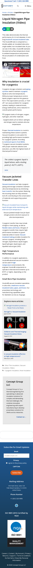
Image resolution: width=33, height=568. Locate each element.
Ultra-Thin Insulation (12, 365)
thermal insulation (14, 130)
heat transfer (7, 191)
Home (4, 12)
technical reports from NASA (14, 142)
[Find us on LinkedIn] (16, 505)
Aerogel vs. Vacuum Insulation (14, 312)
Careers (4, 553)
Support (12, 556)
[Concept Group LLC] (7, 6)
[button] (18, 6)
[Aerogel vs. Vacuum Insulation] (15, 306)
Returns (5, 556)
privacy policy (21, 463)
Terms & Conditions (24, 556)
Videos (12, 368)
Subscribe (16, 473)
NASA (6, 170)
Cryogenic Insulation (12, 371)
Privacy (27, 553)
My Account (20, 553)
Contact (11, 553)
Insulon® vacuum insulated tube (17, 40)
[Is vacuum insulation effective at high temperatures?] (15, 345)
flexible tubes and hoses (11, 228)
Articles (10, 12)
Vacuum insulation (8, 184)
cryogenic (24, 91)
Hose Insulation (25, 371)
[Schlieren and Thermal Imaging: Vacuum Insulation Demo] (15, 323)
